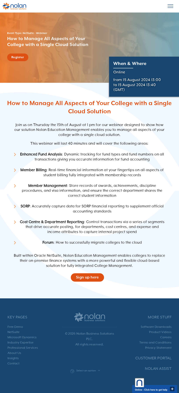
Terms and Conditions (155, 342)
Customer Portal (153, 358)
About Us (14, 353)
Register (17, 57)
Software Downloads (156, 327)
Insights (13, 358)
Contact (13, 363)
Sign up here (87, 277)
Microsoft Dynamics (22, 337)
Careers (165, 337)
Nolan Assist (158, 369)
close (172, 389)
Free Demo (15, 327)
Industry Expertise (21, 342)
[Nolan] (14, 6)
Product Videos (160, 332)
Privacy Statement (158, 348)
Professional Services (23, 348)
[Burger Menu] (170, 6)
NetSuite (14, 332)
